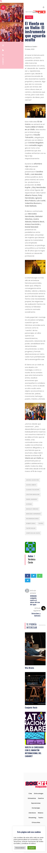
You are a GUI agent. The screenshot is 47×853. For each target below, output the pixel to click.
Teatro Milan (30, 528)
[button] (1, 1)
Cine (30, 793)
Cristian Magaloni (32, 494)
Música (40, 813)
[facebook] (3, 55)
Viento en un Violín (33, 533)
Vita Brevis (29, 667)
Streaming (32, 818)
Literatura (32, 813)
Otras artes (36, 822)
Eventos (41, 798)
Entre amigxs (38, 793)
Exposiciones (35, 803)
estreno (29, 504)
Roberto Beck (30, 523)
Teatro (29, 17)
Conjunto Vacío (31, 707)
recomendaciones (32, 518)
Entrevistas (32, 798)
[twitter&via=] (3, 50)
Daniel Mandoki (31, 499)
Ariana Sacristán (32, 480)
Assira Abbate (31, 485)
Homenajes (36, 808)
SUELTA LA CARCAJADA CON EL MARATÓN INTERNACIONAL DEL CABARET (34, 752)
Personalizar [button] (20, 848)
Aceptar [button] (32, 848)
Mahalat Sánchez (32, 509)
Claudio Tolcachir (32, 490)
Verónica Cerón (31, 47)
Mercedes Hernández (33, 514)
